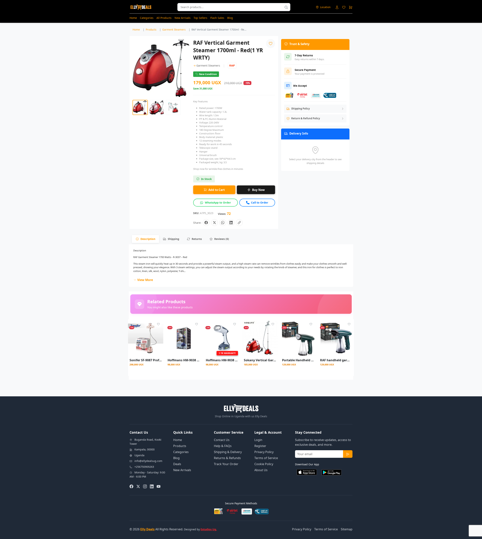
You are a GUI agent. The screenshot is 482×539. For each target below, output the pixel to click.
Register (260, 446)
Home (133, 18)
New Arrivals (183, 18)
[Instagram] (145, 486)
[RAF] (232, 65)
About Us (261, 470)
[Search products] (286, 7)
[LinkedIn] (152, 486)
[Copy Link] (239, 222)
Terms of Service (266, 458)
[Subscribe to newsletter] (347, 454)
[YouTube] (158, 486)
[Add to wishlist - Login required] (158, 324)
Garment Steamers (206, 65)
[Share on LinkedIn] (231, 222)
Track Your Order (226, 464)
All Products (164, 18)
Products (179, 446)
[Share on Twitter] (214, 222)
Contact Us (222, 440)
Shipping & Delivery (228, 452)
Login (258, 440)
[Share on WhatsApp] (222, 222)
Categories (146, 18)
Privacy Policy (264, 452)
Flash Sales (217, 18)
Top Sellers (200, 18)
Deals (177, 464)
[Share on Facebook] (206, 222)
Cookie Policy (263, 464)
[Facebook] (131, 486)
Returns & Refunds (227, 458)
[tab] (145, 239)
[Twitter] (138, 486)
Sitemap (346, 529)
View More (145, 280)
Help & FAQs (223, 446)
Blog (230, 18)
